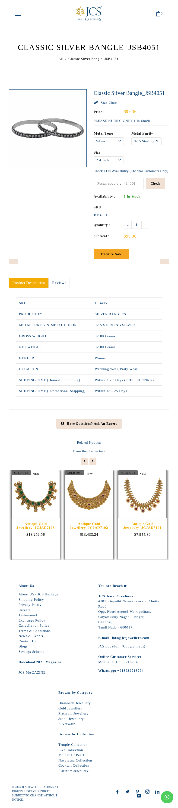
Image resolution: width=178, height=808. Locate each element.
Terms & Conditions (35, 631)
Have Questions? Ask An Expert (92, 423)
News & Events (31, 636)
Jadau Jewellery (71, 719)
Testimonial (28, 615)
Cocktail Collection (73, 765)
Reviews (59, 283)
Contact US (28, 641)
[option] (47, 128)
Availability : (104, 196)
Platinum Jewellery (73, 713)
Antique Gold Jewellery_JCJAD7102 (89, 525)
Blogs (23, 646)
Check (155, 183)
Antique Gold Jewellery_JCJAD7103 (35, 525)
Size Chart (109, 103)
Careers (25, 610)
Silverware (66, 724)
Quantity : (102, 225)
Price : (99, 112)
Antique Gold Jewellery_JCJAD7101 (142, 525)
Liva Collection (70, 750)
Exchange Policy (32, 620)
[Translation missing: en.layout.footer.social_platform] (118, 791)
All (60, 59)
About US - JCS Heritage (38, 594)
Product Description (29, 283)
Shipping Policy (31, 599)
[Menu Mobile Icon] (18, 14)
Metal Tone (103, 133)
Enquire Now (111, 254)
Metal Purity (142, 133)
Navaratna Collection (75, 760)
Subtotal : (101, 236)
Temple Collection (73, 744)
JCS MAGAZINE (32, 672)
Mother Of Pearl (71, 755)
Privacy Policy (30, 605)
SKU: (98, 207)
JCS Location (108, 646)
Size (97, 152)
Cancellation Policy (34, 625)
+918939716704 (125, 662)
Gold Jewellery (70, 708)
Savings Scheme (31, 651)
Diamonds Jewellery (74, 703)
